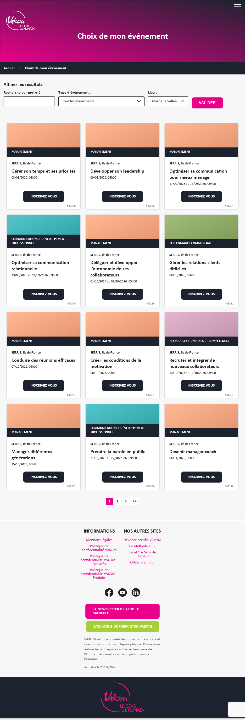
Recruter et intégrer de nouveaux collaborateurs (194, 363)
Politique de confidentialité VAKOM (99, 548)
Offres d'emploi (142, 562)
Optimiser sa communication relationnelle (40, 265)
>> (135, 501)
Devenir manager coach (192, 452)
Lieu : (152, 93)
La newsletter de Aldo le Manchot (116, 611)
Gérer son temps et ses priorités (43, 171)
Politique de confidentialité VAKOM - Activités (99, 560)
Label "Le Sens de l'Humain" (142, 554)
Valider (207, 103)
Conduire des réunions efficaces (43, 360)
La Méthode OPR (142, 546)
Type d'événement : (74, 93)
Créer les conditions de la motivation (115, 363)
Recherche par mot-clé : (23, 93)
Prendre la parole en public (117, 452)
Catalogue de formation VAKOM (122, 627)
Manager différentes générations (31, 455)
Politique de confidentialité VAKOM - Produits (99, 574)
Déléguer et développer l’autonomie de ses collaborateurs (114, 269)
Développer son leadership (117, 171)
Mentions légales (99, 540)
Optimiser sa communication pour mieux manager (198, 174)
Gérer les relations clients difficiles (194, 265)
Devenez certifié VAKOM (142, 540)
